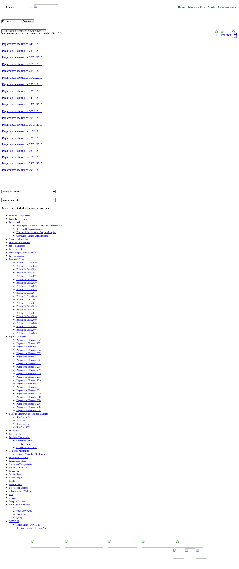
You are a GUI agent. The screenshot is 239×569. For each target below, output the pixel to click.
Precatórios (14, 430)
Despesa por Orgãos (18, 467)
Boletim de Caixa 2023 (26, 272)
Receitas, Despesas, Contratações (31, 528)
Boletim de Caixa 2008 (26, 323)
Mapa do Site (196, 6)
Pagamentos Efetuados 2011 (28, 390)
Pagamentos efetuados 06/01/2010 (22, 57)
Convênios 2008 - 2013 (26, 447)
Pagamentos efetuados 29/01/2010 (22, 169)
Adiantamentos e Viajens (20, 491)
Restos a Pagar (15, 477)
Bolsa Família (15, 434)
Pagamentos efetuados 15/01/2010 (22, 104)
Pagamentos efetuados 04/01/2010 (22, 44)
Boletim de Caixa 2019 (26, 286)
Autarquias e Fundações (19, 504)
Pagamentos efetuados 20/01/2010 (22, 124)
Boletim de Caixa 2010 (26, 316)
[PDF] (217, 34)
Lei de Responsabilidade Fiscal (22, 252)
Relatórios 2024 (23, 424)
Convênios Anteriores (26, 444)
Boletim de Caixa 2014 (26, 303)
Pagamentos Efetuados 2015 (28, 377)
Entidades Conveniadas (19, 437)
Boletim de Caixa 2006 (26, 330)
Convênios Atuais (24, 440)
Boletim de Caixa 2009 (26, 319)
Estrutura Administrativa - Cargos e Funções (36, 232)
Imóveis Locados (16, 256)
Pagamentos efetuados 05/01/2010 (22, 50)
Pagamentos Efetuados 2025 (28, 343)
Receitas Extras (15, 484)
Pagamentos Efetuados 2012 (28, 387)
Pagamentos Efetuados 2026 (28, 340)
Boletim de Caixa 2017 (26, 293)
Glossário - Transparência (20, 464)
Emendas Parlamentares (19, 242)
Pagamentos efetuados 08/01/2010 (22, 70)
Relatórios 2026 (23, 417)
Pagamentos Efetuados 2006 (28, 407)
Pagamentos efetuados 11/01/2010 (22, 77)
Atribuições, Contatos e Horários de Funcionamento (39, 225)
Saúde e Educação (17, 246)
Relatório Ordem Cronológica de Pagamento (28, 414)
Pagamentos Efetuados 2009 (28, 397)
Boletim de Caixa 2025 (26, 266)
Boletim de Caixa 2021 (26, 279)
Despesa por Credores (19, 487)
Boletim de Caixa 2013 (26, 306)
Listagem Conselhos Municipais (30, 454)
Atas (11, 494)
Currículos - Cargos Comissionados (32, 235)
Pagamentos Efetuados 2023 (28, 350)
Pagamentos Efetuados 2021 (28, 356)
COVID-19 (14, 521)
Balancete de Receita (18, 249)
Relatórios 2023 (23, 427)
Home (181, 6)
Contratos (13, 498)
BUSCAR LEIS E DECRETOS (24, 31)
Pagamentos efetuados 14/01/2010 (22, 97)
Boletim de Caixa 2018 (26, 289)
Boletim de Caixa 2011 (26, 313)
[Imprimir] (226, 34)
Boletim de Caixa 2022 (26, 276)
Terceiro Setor (15, 474)
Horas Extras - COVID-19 (28, 524)
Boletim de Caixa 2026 (26, 262)
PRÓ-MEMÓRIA (24, 511)
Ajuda (211, 6)
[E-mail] (234, 36)
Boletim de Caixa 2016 (26, 296)
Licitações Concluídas (18, 457)
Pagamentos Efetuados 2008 (28, 400)
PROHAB (21, 514)
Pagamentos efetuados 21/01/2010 (22, 131)
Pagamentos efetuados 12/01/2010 (22, 84)
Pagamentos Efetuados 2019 (28, 363)
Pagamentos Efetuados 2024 (28, 346)
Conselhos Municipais (19, 451)
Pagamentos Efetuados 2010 (28, 393)
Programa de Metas (17, 461)
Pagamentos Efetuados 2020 (28, 360)
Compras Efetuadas (17, 501)
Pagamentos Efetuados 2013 (28, 383)
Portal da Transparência (19, 215)
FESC (19, 508)
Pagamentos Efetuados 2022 (28, 353)
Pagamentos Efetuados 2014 (28, 380)
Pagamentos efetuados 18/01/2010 (22, 111)
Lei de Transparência (18, 219)
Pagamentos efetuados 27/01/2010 (22, 157)
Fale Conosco (227, 6)
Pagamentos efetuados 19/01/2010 (22, 117)
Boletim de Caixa (16, 259)
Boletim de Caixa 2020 (26, 283)
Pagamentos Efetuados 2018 (28, 367)
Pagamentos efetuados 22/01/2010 (22, 138)
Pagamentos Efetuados (19, 336)
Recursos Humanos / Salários (29, 229)
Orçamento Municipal (18, 239)
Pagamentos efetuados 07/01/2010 (22, 64)
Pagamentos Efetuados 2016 (28, 373)
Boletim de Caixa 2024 (26, 269)
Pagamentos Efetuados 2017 (28, 370)
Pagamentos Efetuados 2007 (28, 403)
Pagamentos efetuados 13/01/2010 (22, 91)
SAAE (19, 518)
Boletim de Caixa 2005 (26, 333)
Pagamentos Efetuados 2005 (28, 410)
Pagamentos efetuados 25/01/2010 (22, 144)
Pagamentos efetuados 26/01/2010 (22, 150)
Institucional (14, 222)
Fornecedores (15, 471)
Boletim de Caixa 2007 (26, 326)
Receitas (12, 481)
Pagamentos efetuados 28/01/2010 (22, 163)
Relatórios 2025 (23, 420)
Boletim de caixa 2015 (26, 299)
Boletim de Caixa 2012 (26, 309)
